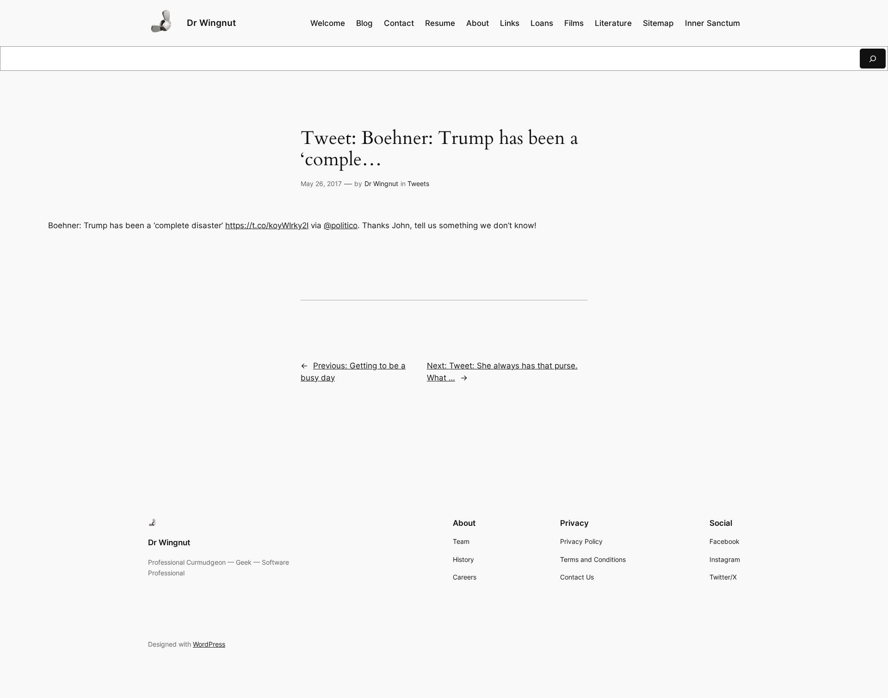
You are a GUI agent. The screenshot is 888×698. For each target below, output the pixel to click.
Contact (399, 23)
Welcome (327, 23)
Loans (541, 23)
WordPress (209, 644)
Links (509, 23)
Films (574, 23)
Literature (613, 23)
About (477, 23)
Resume (440, 23)
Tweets (418, 183)
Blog (364, 23)
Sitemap (658, 23)
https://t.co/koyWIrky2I (266, 225)
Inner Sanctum (712, 23)
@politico (341, 225)
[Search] (873, 59)
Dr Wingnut (211, 22)
